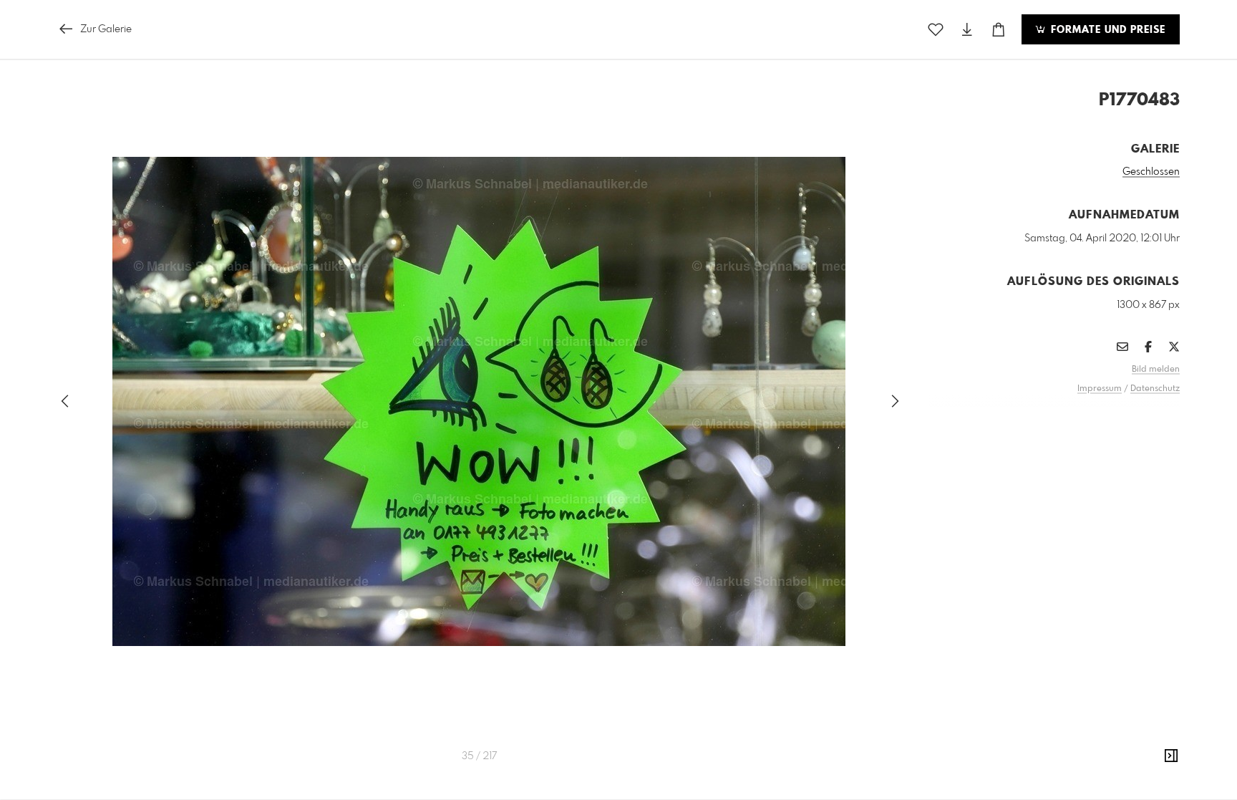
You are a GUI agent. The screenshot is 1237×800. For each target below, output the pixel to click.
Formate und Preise (1106, 30)
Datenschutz (1155, 389)
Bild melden (1156, 369)
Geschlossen (1151, 172)
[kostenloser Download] (967, 29)
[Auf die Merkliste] (935, 29)
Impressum (1099, 389)
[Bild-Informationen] (1171, 756)
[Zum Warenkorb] (998, 29)
